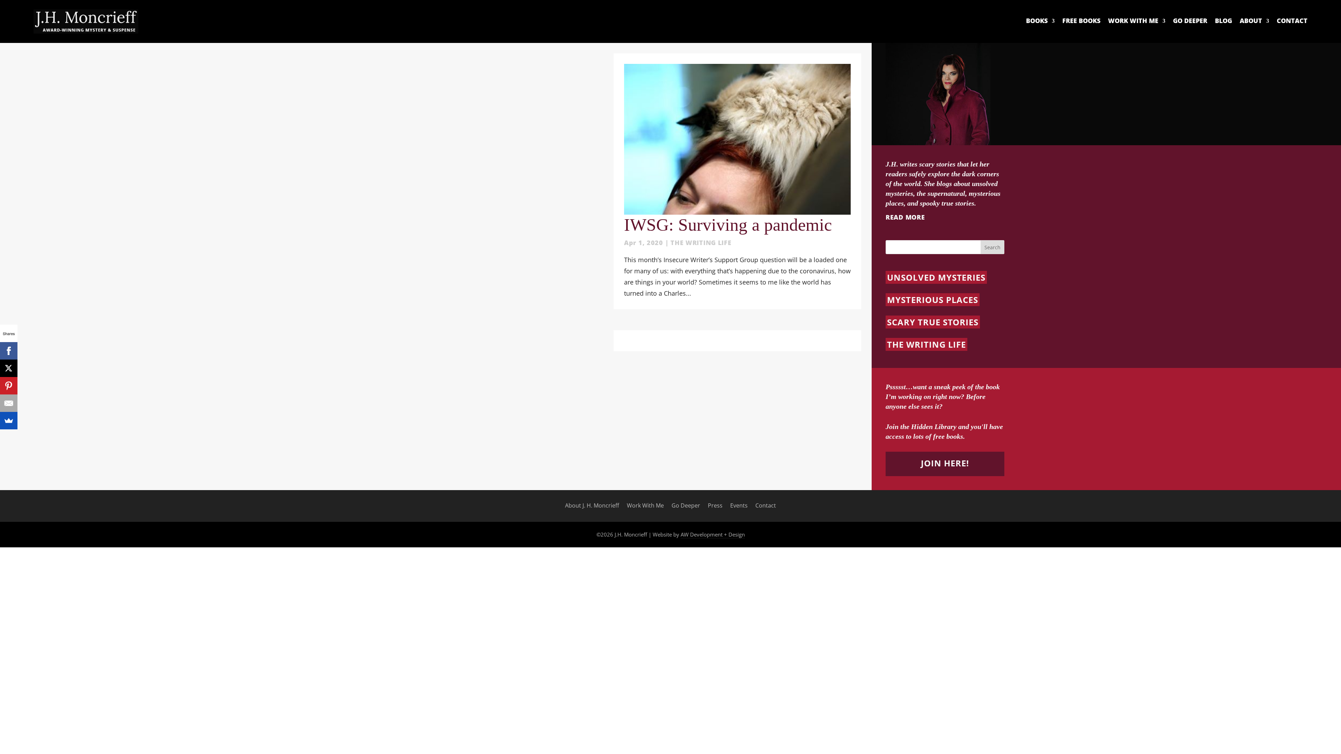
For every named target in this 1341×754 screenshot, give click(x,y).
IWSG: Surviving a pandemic (728, 225)
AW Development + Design (713, 534)
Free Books (1081, 21)
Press (715, 505)
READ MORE (905, 217)
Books (1037, 21)
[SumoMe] (8, 420)
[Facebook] (8, 351)
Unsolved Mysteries (936, 277)
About (1251, 21)
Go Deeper (1190, 21)
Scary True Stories (933, 322)
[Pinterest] (8, 385)
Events (739, 505)
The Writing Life (701, 242)
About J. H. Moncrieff (592, 505)
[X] (8, 368)
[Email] (8, 403)
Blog (1223, 21)
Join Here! (945, 463)
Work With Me (1133, 21)
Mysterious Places (932, 299)
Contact (1292, 21)
